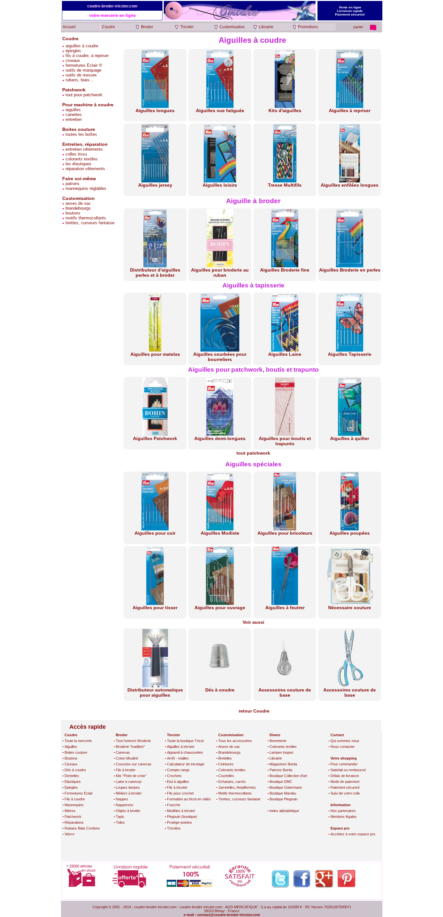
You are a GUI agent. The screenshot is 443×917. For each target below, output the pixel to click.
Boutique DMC (280, 782)
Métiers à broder (129, 793)
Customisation (78, 198)
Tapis (120, 816)
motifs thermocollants (85, 217)
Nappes (122, 799)
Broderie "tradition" (130, 747)
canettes (73, 114)
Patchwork (73, 816)
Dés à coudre (75, 770)
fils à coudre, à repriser (86, 55)
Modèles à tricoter (181, 811)
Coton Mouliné (127, 758)
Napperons (124, 805)
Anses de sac (229, 747)
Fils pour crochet (180, 793)
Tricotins (174, 828)
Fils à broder (126, 770)
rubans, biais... (78, 79)
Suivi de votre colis (345, 793)
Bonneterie (277, 741)
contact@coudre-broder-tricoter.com (228, 915)
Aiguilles (71, 747)
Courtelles (226, 776)
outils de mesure (80, 75)
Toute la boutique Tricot (185, 741)
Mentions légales (343, 816)
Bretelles (225, 758)
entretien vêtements (83, 149)
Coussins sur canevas (133, 764)
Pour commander (344, 764)
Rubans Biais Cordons (82, 828)
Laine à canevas (129, 782)
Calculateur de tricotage (185, 764)
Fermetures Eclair (79, 793)
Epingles (71, 787)
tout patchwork (253, 453)
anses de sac (77, 203)
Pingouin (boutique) (182, 816)
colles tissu (75, 154)
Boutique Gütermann (285, 787)
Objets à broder (128, 811)
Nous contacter (342, 747)
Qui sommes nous (344, 741)
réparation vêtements (84, 168)
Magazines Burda (283, 764)
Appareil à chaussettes (185, 752)
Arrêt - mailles (178, 758)
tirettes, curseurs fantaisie (89, 222)
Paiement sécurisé (345, 787)
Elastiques (73, 782)
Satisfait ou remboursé (348, 770)
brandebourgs (77, 208)
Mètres (70, 811)
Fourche (173, 805)
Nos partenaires (343, 811)
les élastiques (77, 163)
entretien (73, 119)
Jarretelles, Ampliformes (237, 787)
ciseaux (72, 60)
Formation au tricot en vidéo (189, 799)
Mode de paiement (344, 782)
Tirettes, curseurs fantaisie (239, 799)
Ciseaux (71, 764)
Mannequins (74, 805)
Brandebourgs (229, 752)
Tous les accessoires (235, 741)
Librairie (275, 758)
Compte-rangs (178, 770)
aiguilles (72, 109)
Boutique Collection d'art (288, 776)
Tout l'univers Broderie (133, 741)
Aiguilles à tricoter (181, 747)
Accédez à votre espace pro (352, 834)
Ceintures (225, 764)
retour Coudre (254, 711)
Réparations (74, 822)
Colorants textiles (231, 770)
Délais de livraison (344, 776)
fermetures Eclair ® (83, 65)
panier (358, 27)
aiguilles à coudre (81, 45)
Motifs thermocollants (235, 793)
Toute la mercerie (78, 741)
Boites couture (76, 752)
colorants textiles (81, 159)
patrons (71, 183)
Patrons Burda (280, 770)
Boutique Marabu (282, 793)
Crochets (174, 776)
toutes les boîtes (80, 134)
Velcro (69, 834)
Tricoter (173, 735)
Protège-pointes (179, 822)
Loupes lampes (128, 787)
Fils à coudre (75, 799)
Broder (121, 735)
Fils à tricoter (177, 787)
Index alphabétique (284, 811)
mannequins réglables (85, 188)
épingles (72, 50)
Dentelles (72, 776)
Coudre (70, 38)
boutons (72, 213)
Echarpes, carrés (232, 782)
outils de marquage (82, 70)
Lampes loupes (281, 752)
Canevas (123, 752)
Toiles (120, 822)
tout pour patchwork (83, 94)
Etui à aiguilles (178, 782)
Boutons (71, 758)
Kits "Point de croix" (131, 776)
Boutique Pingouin (283, 799)
